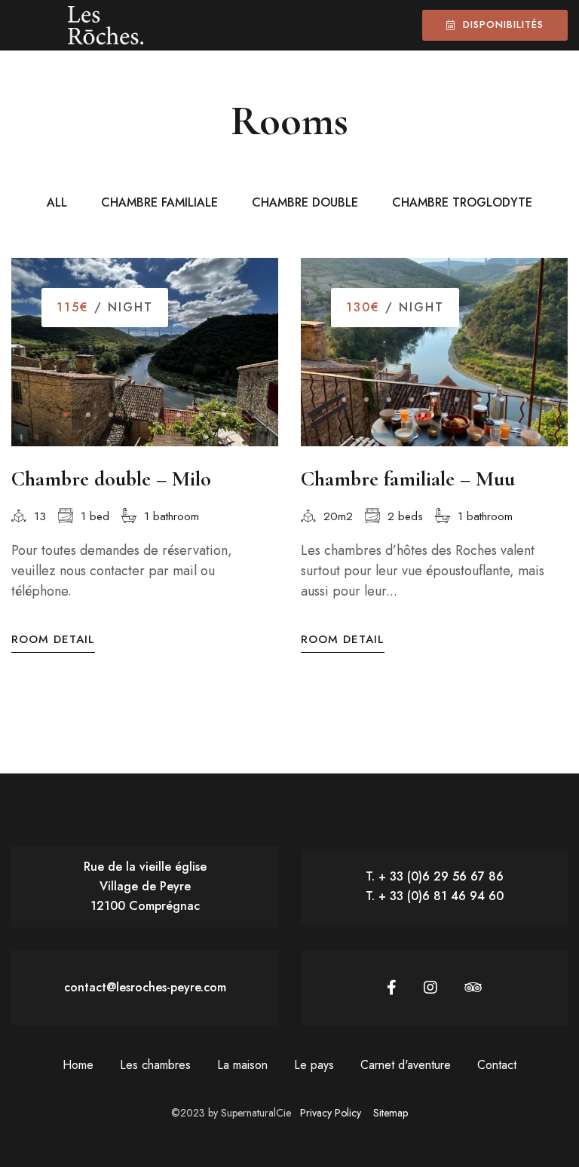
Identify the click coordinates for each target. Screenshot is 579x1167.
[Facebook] (392, 987)
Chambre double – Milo (111, 479)
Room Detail (53, 640)
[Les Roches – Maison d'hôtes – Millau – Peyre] (105, 25)
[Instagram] (430, 987)
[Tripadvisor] (473, 987)
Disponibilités (503, 24)
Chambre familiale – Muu (408, 479)
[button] (65, 414)
